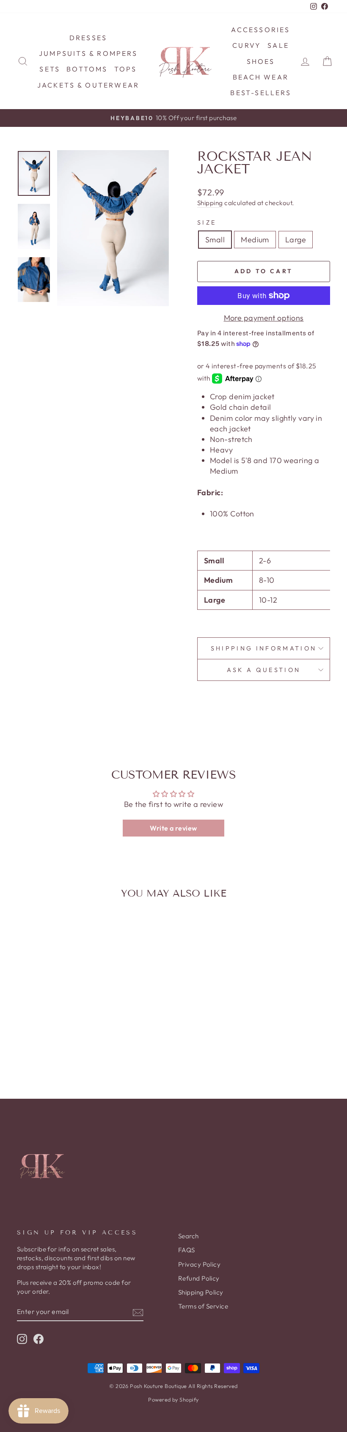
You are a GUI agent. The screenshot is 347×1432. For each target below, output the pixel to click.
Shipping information (264, 648)
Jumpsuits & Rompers (88, 53)
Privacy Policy (199, 1264)
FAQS (186, 1250)
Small (215, 239)
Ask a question (263, 670)
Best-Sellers (260, 92)
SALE (278, 45)
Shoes (261, 61)
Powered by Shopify (173, 1399)
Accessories (260, 29)
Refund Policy (199, 1278)
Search (188, 1236)
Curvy (246, 45)
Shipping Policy (200, 1292)
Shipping (210, 203)
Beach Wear (261, 77)
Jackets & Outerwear (88, 85)
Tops (125, 69)
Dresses (88, 37)
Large (295, 239)
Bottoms (86, 69)
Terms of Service (203, 1306)
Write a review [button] (173, 828)
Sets (49, 69)
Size (206, 222)
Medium (255, 239)
